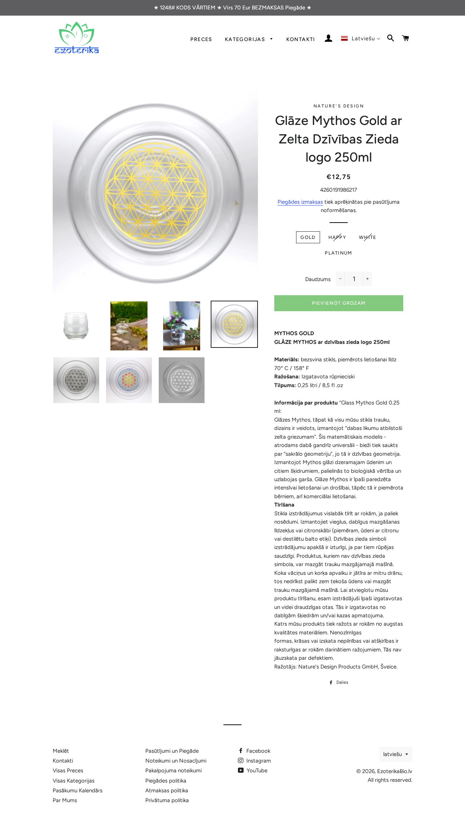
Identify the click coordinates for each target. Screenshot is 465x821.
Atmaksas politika (166, 790)
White (368, 237)
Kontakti (300, 39)
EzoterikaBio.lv (394, 771)
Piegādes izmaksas (300, 202)
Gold (307, 237)
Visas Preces (68, 770)
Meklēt (61, 751)
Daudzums (318, 279)
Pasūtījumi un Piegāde (172, 751)
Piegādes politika (165, 780)
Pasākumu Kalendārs (77, 790)
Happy (337, 237)
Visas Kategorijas (73, 780)
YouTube (256, 770)
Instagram (258, 760)
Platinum (338, 253)
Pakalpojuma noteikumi (173, 770)
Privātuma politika (167, 800)
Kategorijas (246, 39)
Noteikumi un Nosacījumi (175, 760)
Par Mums (65, 800)
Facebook (257, 751)
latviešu (392, 754)
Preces (201, 39)
